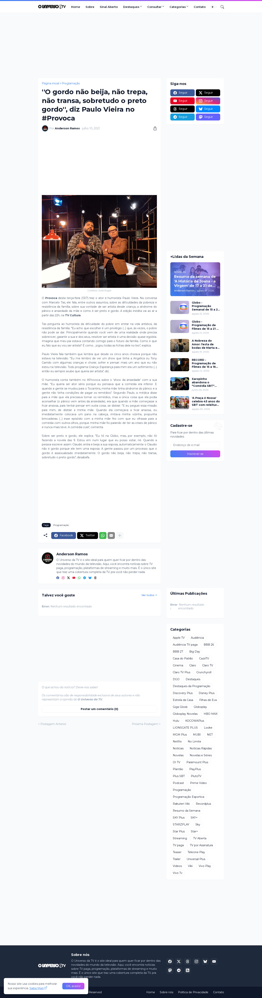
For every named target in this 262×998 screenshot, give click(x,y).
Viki (190, 866)
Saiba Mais (37, 988)
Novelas (178, 755)
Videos (177, 866)
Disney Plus (206, 693)
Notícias (178, 748)
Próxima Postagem (145, 724)
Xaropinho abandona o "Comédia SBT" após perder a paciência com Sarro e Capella (203, 382)
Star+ (194, 831)
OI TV (176, 762)
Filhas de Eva (208, 700)
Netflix (177, 741)
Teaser (177, 852)
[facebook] (57, 578)
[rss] (187, 970)
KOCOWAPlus (194, 720)
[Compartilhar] (153, 128)
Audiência (197, 637)
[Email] (111, 535)
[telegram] (84, 578)
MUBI (197, 734)
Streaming (180, 838)
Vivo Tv (177, 873)
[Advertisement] (131, 45)
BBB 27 (178, 651)
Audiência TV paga (185, 644)
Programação (71, 83)
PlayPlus (195, 769)
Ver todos (148, 595)
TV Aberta (199, 838)
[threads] (95, 578)
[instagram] (63, 578)
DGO (176, 679)
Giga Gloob (180, 707)
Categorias (178, 7)
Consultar (154, 7)
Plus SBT (179, 776)
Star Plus (179, 831)
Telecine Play (196, 852)
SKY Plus (179, 817)
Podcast (178, 783)
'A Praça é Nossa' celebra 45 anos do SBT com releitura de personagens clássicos (206, 401)
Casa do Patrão (183, 658)
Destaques (131, 7)
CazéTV (204, 658)
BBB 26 (209, 644)
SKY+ (194, 817)
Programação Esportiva (188, 797)
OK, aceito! (73, 986)
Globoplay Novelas (185, 714)
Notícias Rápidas (201, 748)
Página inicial (50, 83)
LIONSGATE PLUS (185, 727)
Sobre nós (166, 992)
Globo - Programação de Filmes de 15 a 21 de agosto (206, 325)
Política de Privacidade (193, 992)
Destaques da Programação (191, 686)
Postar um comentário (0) (99, 709)
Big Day (194, 651)
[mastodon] (169, 970)
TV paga (178, 845)
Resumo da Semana (186, 810)
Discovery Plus (183, 693)
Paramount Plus (197, 762)
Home (75, 7)
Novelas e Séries (201, 755)
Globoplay (200, 707)
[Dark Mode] (214, 7)
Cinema (178, 665)
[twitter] (68, 578)
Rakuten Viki (181, 803)
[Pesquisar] (221, 7)
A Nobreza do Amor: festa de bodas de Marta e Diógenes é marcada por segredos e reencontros (204, 344)
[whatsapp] (79, 578)
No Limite (194, 741)
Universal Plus (196, 859)
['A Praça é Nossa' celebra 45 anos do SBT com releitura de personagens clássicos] (179, 402)
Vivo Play (205, 866)
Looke (208, 727)
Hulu (176, 720)
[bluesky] (90, 578)
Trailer (176, 859)
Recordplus (203, 803)
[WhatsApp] (102, 535)
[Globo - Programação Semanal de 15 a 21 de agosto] (179, 307)
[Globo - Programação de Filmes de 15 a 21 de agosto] (179, 326)
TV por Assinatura (201, 845)
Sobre (90, 7)
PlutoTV (196, 776)
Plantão (178, 769)
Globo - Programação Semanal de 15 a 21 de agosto (205, 306)
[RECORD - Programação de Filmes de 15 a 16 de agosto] (179, 364)
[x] (178, 961)
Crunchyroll (203, 672)
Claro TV (207, 665)
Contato (200, 7)
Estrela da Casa (183, 700)
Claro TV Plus (181, 672)
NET (210, 734)
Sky (197, 824)
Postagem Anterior (53, 724)
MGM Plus (180, 734)
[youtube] (74, 578)
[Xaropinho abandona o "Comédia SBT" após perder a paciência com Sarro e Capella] (179, 383)
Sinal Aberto (109, 7)
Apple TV (179, 637)
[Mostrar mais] (119, 535)
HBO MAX (211, 714)
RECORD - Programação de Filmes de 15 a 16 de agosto (204, 363)
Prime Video (198, 783)
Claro (192, 665)
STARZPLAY (181, 824)
